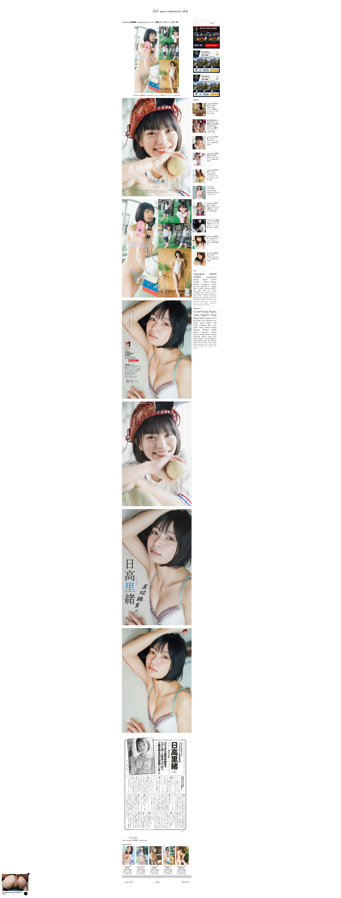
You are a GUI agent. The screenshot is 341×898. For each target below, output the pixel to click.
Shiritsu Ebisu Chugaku (200, 296)
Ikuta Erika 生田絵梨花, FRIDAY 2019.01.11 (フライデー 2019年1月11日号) (213, 157)
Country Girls (208, 292)
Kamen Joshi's (212, 298)
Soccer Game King (211, 344)
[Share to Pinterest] (136, 838)
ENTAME (197, 321)
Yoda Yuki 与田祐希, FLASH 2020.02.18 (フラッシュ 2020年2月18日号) (213, 257)
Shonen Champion (200, 332)
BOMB (213, 330)
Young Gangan (205, 323)
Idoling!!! (213, 288)
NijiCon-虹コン (205, 286)
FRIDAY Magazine (206, 318)
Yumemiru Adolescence (210, 294)
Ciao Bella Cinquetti (202, 303)
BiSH (194, 303)
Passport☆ (207, 301)
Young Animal (204, 328)
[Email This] (130, 838)
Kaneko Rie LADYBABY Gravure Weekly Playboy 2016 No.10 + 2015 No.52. (213, 190)
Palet (202, 301)
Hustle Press (212, 336)
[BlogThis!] (131, 838)
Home (157, 882)
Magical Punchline (204, 288)
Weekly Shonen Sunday (207, 334)
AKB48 (212, 274)
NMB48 (197, 277)
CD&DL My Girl (198, 342)
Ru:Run (204, 304)
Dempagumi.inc (205, 284)
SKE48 (204, 280)
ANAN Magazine (198, 338)
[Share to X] (133, 838)
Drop (200, 298)
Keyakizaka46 (211, 277)
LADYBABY (196, 292)
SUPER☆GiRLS (201, 282)
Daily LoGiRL (208, 342)
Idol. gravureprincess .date (170, 11)
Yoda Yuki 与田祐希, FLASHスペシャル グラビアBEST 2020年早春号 (213, 240)
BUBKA (206, 330)
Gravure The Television (209, 340)
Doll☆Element (201, 299)
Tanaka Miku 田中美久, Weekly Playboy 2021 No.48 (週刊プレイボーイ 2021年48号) (213, 207)
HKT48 (196, 280)
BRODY (203, 336)
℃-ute (202, 292)
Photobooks (196, 336)
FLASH (197, 311)
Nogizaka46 (198, 274)
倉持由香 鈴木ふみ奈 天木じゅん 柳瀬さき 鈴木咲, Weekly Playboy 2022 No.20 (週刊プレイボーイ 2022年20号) (213, 126)
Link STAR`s (212, 290)
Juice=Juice (196, 286)
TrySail (208, 299)
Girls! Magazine (201, 344)
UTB (214, 323)
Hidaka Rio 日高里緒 (132, 840)
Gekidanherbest (212, 303)
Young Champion (199, 325)
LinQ (194, 299)
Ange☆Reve (213, 301)
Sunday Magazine (208, 346)
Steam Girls (205, 298)
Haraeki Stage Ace (197, 304)
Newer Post (128, 882)
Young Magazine (201, 315)
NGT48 (213, 280)
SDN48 (207, 304)
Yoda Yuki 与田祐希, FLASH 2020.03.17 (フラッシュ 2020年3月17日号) (213, 140)
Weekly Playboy (143, 840)
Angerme (213, 284)
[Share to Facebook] (135, 838)
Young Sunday (197, 340)
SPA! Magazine (207, 321)
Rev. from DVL (199, 290)
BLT (214, 318)
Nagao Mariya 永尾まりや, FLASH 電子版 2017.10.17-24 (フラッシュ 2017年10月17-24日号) (213, 223)
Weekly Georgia (198, 346)
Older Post (185, 882)
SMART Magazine (210, 338)
